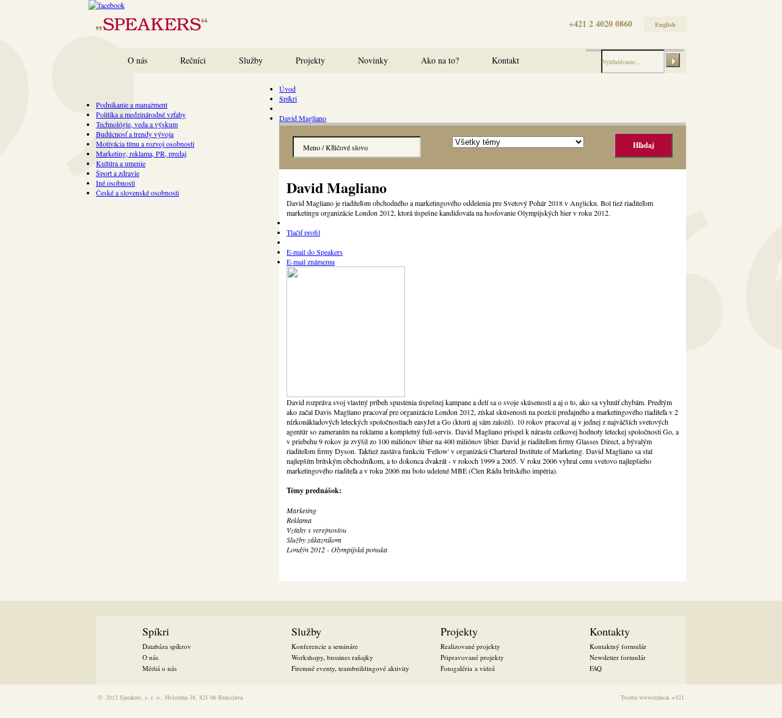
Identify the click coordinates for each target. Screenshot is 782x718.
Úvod (287, 88)
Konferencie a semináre (324, 646)
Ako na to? (440, 60)
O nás (137, 60)
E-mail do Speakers (315, 252)
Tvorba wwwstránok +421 (652, 697)
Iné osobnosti (115, 183)
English (665, 24)
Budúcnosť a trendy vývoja (135, 134)
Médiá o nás (159, 668)
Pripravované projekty (472, 657)
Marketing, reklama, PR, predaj (141, 153)
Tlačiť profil (303, 232)
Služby (251, 60)
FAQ (596, 668)
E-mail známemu (311, 261)
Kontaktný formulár (618, 646)
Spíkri (288, 98)
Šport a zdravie (117, 173)
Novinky (373, 60)
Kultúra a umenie (120, 163)
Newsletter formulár (618, 657)
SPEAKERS (114, 22)
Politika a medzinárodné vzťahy (141, 114)
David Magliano (302, 118)
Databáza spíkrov (166, 646)
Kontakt (505, 60)
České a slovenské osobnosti (137, 192)
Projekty (310, 60)
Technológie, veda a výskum (137, 124)
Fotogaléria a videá (467, 668)
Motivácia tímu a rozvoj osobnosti (145, 143)
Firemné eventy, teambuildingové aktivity (350, 668)
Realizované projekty (470, 646)
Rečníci (193, 60)
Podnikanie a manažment (131, 104)
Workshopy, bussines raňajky (332, 657)
